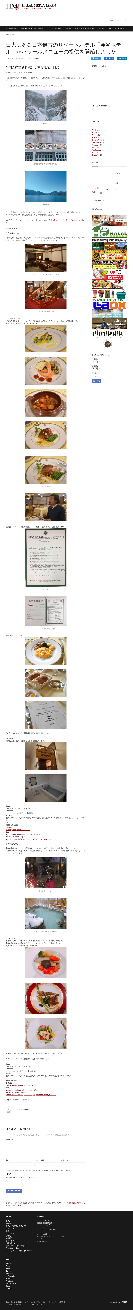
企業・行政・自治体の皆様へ (16, 1246)
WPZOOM (124, 1302)
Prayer (95, 145)
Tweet (97, 58)
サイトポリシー (11, 1241)
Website (64, 1160)
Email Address (41, 1160)
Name (8, 1160)
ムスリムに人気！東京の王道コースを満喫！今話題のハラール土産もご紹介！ (105, 28)
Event (94, 133)
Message (9, 1139)
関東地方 (16, 1100)
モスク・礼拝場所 (14, 14)
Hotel (37, 58)
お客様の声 (123, 14)
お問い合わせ (11, 1243)
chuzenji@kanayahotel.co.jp (19, 1085)
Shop (94, 152)
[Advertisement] (107, 86)
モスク (8, 1221)
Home (7, 34)
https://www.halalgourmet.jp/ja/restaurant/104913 (31, 839)
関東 (117, 189)
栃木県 (25, 1100)
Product (95, 148)
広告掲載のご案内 (12, 1248)
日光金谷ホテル (55, 220)
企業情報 (92, 14)
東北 (117, 183)
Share (110, 58)
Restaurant (97, 150)
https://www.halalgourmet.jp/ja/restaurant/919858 (31, 1095)
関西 (107, 189)
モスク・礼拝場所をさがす (16, 1226)
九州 (93, 192)
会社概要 (9, 1236)
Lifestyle (96, 143)
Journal (95, 140)
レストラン (41, 14)
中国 (97, 188)
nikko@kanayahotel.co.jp (18, 830)
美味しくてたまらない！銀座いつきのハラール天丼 (49, 28)
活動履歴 (9, 1238)
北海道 (117, 173)
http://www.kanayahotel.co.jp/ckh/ (23, 1090)
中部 (113, 188)
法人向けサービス (107, 14)
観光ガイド (29, 14)
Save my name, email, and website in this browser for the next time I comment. (40, 1170)
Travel (95, 155)
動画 (50, 14)
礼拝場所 (9, 1223)
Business (96, 130)
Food (94, 135)
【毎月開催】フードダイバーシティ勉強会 (70, 14)
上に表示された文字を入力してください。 (21, 1177)
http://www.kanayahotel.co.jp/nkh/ (23, 834)
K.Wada (10, 58)
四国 (100, 193)
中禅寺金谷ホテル (70, 220)
